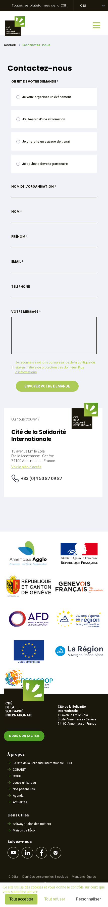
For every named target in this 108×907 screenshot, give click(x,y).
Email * (17, 261)
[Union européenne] (29, 664)
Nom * (16, 211)
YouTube (13, 852)
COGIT (17, 776)
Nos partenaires (24, 789)
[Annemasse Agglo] (29, 566)
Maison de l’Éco (24, 830)
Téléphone (20, 286)
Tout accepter (21, 899)
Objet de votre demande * (34, 81)
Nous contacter (24, 736)
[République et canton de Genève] (29, 599)
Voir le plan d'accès (26, 467)
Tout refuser (54, 899)
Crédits (14, 876)
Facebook (41, 852)
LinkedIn (27, 852)
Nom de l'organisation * (33, 186)
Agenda (18, 795)
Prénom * (19, 236)
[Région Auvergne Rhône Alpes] (79, 655)
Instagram (55, 852)
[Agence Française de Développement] (29, 631)
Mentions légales (84, 876)
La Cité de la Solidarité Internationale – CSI (42, 763)
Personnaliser (88, 899)
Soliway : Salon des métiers (32, 824)
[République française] (79, 566)
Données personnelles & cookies (45, 876)
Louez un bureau (24, 782)
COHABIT (19, 769)
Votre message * (26, 311)
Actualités (20, 802)
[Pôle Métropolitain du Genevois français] (79, 599)
